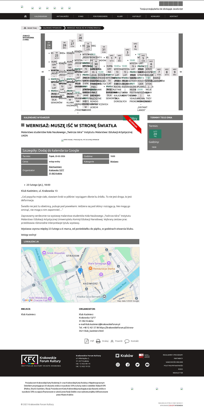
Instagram (118, 365)
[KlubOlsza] (40, 8)
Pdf (88, 340)
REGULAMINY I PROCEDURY (173, 355)
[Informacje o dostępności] (166, 3)
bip (144, 357)
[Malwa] (33, 8)
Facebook (128, 365)
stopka (41, 360)
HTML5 (133, 404)
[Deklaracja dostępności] (171, 3)
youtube (147, 365)
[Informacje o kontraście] (180, 3)
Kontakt (131, 340)
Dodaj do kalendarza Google (58, 150)
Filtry (133, 118)
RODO (180, 369)
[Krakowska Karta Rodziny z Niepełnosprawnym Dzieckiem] (157, 389)
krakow (124, 356)
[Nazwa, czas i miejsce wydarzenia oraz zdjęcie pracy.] (80, 140)
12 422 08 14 (84, 364)
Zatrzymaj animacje (161, 3)
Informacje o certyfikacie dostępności (104, 404)
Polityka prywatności (173, 366)
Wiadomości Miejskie (174, 362)
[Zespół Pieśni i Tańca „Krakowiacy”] (69, 8)
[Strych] (55, 8)
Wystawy (114, 161)
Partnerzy (178, 358)
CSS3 (137, 404)
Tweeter (137, 365)
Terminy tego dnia (161, 117)
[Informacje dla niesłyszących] (175, 3)
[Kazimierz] (47, 8)
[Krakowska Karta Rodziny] (132, 389)
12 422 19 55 (84, 366)
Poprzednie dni (43, 72)
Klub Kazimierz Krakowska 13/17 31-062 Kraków (56, 170)
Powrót (115, 340)
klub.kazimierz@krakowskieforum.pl (102, 324)
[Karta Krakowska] (182, 389)
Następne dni (181, 72)
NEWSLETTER (178, 373)
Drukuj (101, 340)
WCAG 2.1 (146, 404)
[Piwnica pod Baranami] (62, 8)
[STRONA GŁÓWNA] (25, 16)
